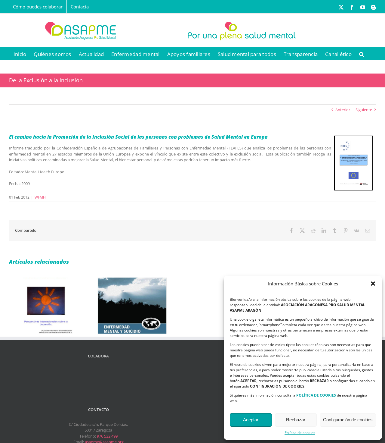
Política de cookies (300, 432)
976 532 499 (107, 436)
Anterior (342, 109)
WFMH (40, 197)
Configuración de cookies (348, 419)
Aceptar (250, 419)
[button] (373, 284)
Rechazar (295, 419)
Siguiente (364, 109)
